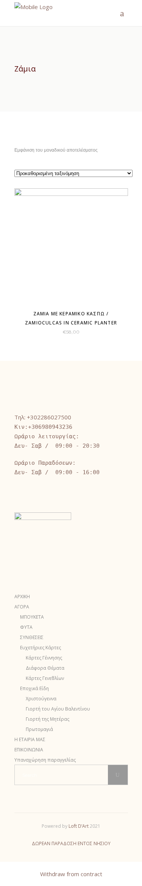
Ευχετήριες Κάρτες (40, 647)
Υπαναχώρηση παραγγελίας (45, 760)
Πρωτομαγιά (39, 729)
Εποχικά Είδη (34, 688)
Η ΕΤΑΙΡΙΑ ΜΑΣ (29, 739)
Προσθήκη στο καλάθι (48, 331)
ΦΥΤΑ (26, 627)
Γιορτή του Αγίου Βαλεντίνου (58, 709)
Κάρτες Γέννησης (44, 658)
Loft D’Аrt (79, 826)
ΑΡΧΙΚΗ (22, 596)
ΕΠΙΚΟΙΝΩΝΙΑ (28, 749)
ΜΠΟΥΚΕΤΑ (32, 617)
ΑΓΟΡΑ (21, 607)
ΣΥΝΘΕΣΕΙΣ (32, 637)
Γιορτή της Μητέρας (47, 719)
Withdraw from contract (71, 874)
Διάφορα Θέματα (45, 668)
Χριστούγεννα (41, 698)
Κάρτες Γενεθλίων (45, 678)
